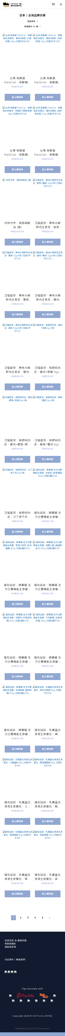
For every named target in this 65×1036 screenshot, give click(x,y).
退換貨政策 (10, 947)
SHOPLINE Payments (39, 1028)
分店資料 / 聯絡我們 (15, 959)
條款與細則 (10, 943)
